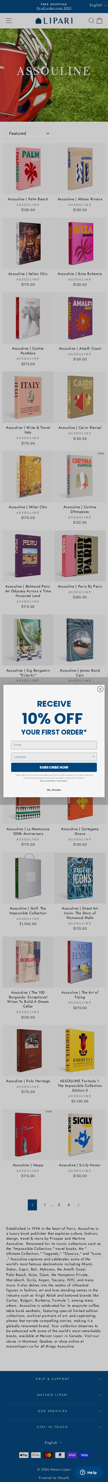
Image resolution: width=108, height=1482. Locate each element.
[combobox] (53, 757)
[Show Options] (93, 757)
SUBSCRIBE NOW (54, 767)
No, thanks (54, 790)
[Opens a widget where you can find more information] (88, 1472)
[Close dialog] (100, 689)
